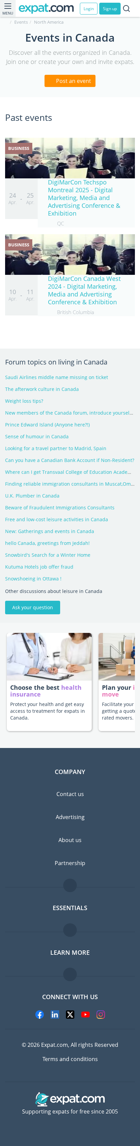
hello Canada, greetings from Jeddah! (47, 543)
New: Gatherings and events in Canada (49, 531)
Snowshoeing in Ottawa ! (33, 578)
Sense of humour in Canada (37, 436)
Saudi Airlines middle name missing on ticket (56, 377)
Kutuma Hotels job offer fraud (39, 567)
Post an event (73, 81)
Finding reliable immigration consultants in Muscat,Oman (71, 484)
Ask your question (32, 607)
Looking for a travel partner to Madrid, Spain (55, 448)
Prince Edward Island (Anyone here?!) (47, 424)
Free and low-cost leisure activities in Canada (56, 519)
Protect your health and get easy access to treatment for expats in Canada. (47, 711)
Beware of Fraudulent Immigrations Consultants (60, 507)
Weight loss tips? (24, 401)
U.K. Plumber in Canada (32, 495)
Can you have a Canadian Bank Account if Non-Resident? (69, 460)
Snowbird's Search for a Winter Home (47, 555)
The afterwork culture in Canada (42, 389)
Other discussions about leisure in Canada (53, 591)
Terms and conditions (70, 1059)
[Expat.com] (49, 9)
